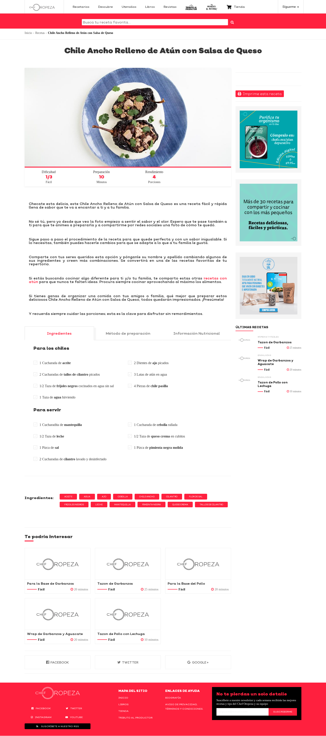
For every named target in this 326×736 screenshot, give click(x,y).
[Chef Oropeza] (42, 6)
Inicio (28, 33)
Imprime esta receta (261, 94)
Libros (123, 704)
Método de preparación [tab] (128, 333)
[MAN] (211, 6)
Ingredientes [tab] (59, 333)
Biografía (173, 697)
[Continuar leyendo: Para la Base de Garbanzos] (57, 563)
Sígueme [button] (290, 6)
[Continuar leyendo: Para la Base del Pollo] (198, 563)
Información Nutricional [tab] (196, 333)
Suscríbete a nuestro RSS (59, 726)
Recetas (40, 33)
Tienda (123, 711)
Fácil (41, 589)
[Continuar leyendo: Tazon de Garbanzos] (128, 563)
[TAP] (191, 6)
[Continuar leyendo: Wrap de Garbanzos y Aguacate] (57, 614)
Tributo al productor (135, 717)
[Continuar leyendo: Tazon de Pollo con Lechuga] (128, 614)
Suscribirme (282, 711)
